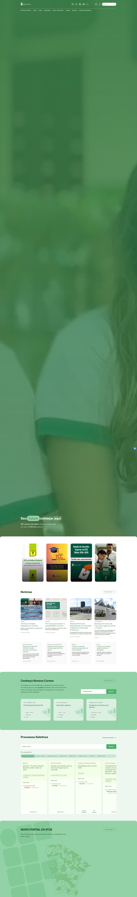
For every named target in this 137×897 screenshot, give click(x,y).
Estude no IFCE (72, 756)
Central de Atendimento (85, 10)
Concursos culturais (40, 756)
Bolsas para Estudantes (27, 756)
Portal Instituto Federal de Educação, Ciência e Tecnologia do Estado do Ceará (27, 4)
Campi (40, 10)
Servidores (92, 756)
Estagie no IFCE (63, 756)
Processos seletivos (26, 10)
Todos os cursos (109, 680)
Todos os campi (110, 829)
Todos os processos (109, 738)
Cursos (35, 10)
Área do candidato (82, 811)
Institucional (47, 10)
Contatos (68, 10)
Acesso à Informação (58, 10)
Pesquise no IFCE (83, 756)
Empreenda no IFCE (52, 756)
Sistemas (74, 10)
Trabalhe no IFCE (101, 756)
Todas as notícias (109, 592)
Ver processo (34, 812)
